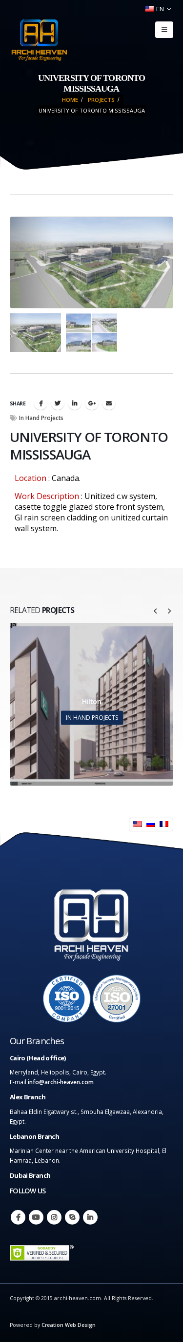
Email (109, 403)
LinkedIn (74, 403)
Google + (92, 403)
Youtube (36, 1217)
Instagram (54, 1217)
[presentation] (22, 262)
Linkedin (90, 1217)
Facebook (40, 403)
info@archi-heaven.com (61, 1082)
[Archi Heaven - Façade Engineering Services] (39, 40)
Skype (72, 1217)
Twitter (57, 403)
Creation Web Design (68, 1325)
